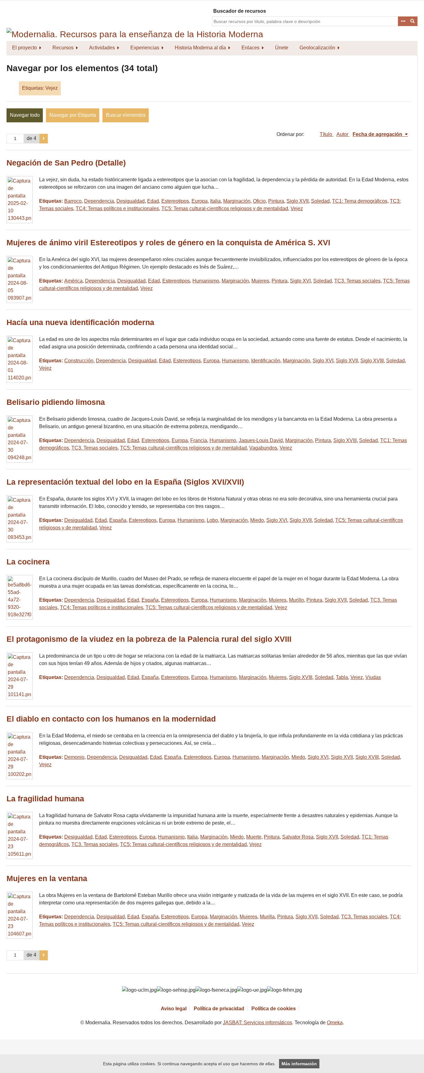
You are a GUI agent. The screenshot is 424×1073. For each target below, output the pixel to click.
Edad (153, 201)
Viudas (373, 677)
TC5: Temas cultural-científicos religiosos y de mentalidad (224, 208)
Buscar (413, 21)
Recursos (63, 47)
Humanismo (205, 280)
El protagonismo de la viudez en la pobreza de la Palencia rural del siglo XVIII (149, 639)
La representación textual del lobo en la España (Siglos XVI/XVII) (125, 482)
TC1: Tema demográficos (359, 201)
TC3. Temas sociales (357, 280)
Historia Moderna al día (200, 47)
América (73, 280)
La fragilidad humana (45, 799)
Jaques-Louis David (261, 440)
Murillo (296, 600)
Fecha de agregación (378, 134)
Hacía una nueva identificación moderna (80, 322)
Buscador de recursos (239, 11)
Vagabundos (263, 447)
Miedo (257, 520)
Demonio (74, 757)
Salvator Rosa (297, 837)
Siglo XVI (300, 280)
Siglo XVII (297, 201)
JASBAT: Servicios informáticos (257, 1022)
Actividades (102, 47)
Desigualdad (130, 201)
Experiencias (144, 47)
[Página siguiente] (43, 139)
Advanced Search (403, 21)
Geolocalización (317, 47)
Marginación (236, 201)
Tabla (342, 677)
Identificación (265, 360)
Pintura (276, 201)
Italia (215, 201)
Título (326, 134)
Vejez (297, 208)
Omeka (335, 1022)
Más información (299, 1063)
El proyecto (24, 47)
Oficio (259, 201)
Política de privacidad (219, 1008)
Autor (343, 134)
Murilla (267, 916)
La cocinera (28, 562)
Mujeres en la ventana (47, 878)
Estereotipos (175, 201)
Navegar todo (25, 115)
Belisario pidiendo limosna (56, 402)
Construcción (78, 360)
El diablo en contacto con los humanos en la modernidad (111, 719)
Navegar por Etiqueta (72, 115)
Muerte (253, 837)
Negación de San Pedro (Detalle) (66, 163)
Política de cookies (273, 1008)
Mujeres (260, 280)
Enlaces (250, 47)
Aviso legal (174, 1008)
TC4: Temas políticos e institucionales (117, 208)
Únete (281, 47)
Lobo (212, 520)
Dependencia (99, 201)
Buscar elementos (126, 115)
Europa (200, 201)
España (117, 520)
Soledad (320, 201)
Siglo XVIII (372, 360)
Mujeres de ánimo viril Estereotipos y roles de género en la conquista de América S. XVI (168, 242)
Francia (198, 440)
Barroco (73, 201)
